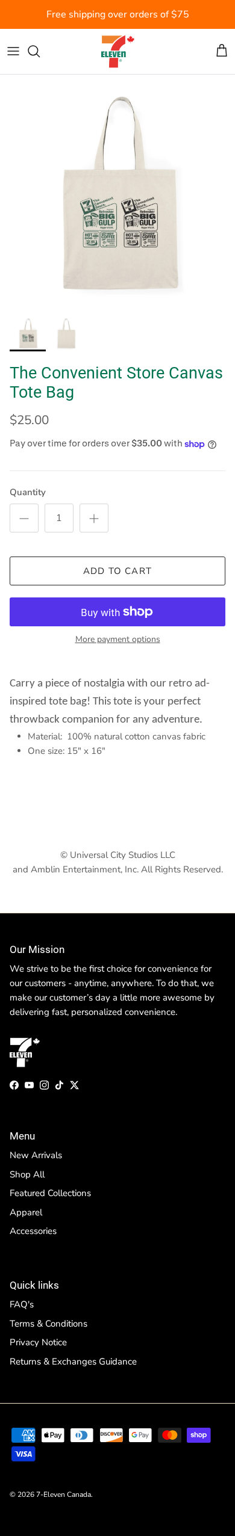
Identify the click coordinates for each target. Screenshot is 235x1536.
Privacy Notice (38, 1342)
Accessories (33, 1231)
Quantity (28, 492)
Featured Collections (50, 1193)
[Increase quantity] (94, 518)
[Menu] (13, 51)
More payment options (117, 640)
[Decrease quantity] (24, 518)
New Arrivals (36, 1155)
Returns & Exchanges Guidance (73, 1362)
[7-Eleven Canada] (117, 51)
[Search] (40, 51)
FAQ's (22, 1304)
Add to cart (117, 571)
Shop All (27, 1174)
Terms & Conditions (48, 1324)
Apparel (26, 1212)
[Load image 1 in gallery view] (117, 192)
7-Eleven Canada (63, 1494)
